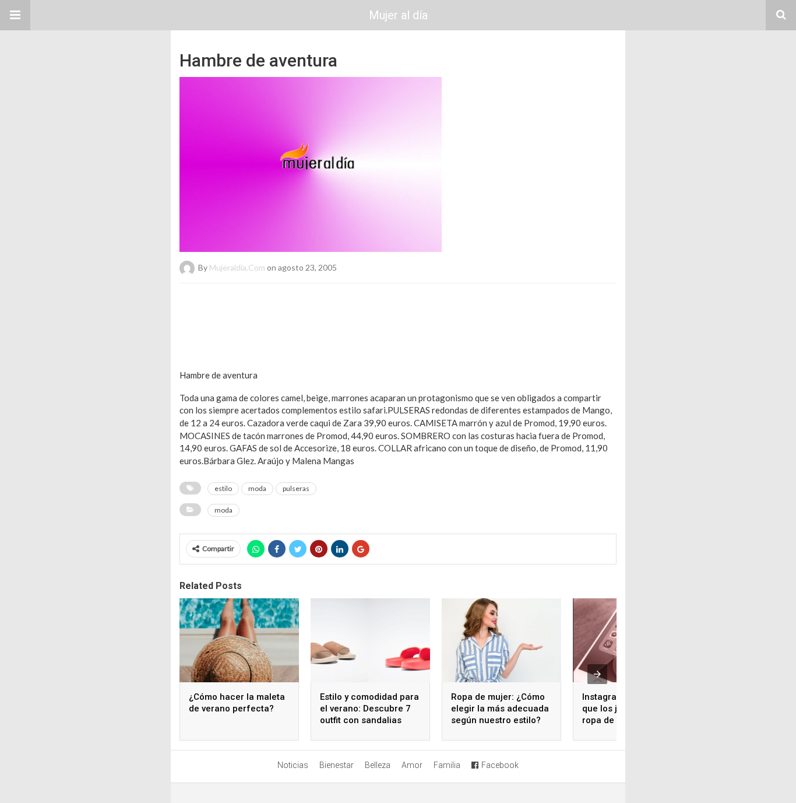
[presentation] (597, 674)
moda (257, 488)
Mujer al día (398, 15)
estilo (223, 488)
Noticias (292, 765)
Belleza (377, 765)
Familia (447, 765)
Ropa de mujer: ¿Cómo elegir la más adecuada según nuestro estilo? (500, 708)
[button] (15, 15)
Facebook (500, 765)
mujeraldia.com (237, 267)
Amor (411, 765)
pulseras (296, 488)
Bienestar (336, 765)
